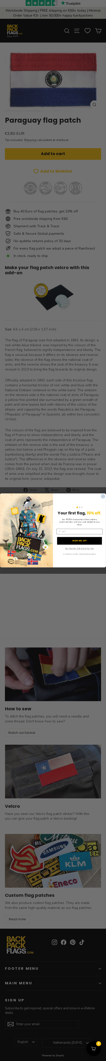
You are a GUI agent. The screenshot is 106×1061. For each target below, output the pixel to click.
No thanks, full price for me (79, 549)
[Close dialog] (103, 496)
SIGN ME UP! (79, 541)
